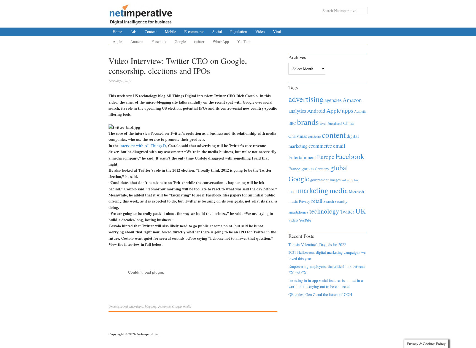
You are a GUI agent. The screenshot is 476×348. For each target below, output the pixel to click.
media (187, 306)
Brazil (323, 124)
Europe (325, 157)
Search (328, 201)
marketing (313, 190)
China (348, 123)
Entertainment (302, 157)
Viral (277, 31)
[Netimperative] (141, 12)
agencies (333, 99)
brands (308, 121)
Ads (133, 31)
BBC (292, 123)
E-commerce (194, 31)
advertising (136, 306)
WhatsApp (221, 41)
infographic (350, 179)
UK (360, 210)
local (292, 191)
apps (347, 110)
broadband (335, 123)
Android (316, 110)
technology (324, 211)
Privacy (304, 201)
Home (117, 31)
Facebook (159, 41)
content (334, 134)
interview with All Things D (143, 146)
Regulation (238, 31)
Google (180, 41)
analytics (297, 110)
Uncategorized (118, 306)
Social (217, 31)
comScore (314, 136)
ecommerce (320, 145)
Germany (322, 168)
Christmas (297, 136)
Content (151, 31)
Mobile (170, 31)
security (341, 201)
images (335, 179)
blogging (150, 306)
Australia (360, 111)
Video (260, 31)
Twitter (347, 211)
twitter (199, 41)
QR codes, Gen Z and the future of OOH (320, 294)
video (293, 220)
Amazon (136, 41)
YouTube (244, 41)
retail (316, 200)
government (319, 179)
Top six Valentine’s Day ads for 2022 (317, 244)
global (339, 167)
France (294, 168)
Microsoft (356, 191)
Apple (117, 41)
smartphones (298, 212)
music (293, 201)
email (339, 145)
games (307, 168)
